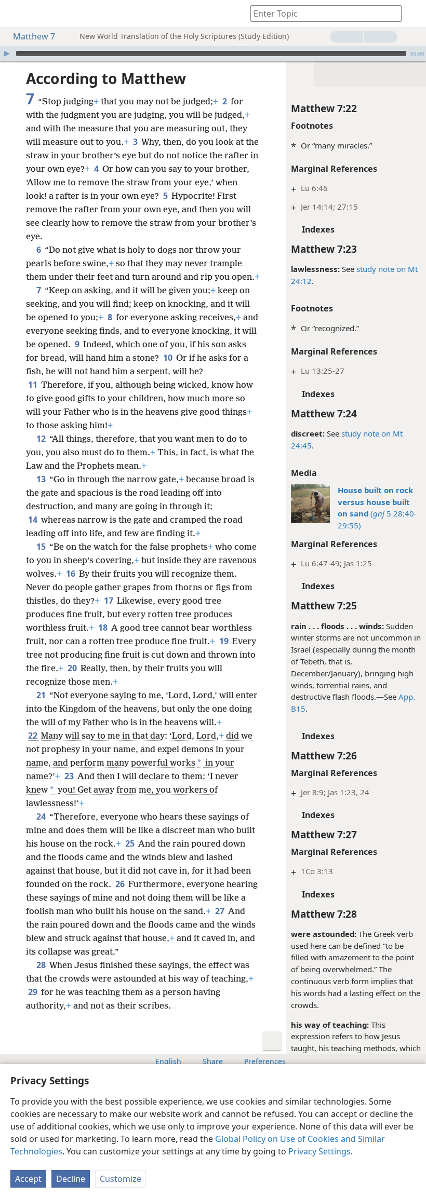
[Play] (7, 53)
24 (41, 816)
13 (41, 479)
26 (120, 884)
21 (41, 695)
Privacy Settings (319, 1151)
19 (224, 641)
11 (33, 384)
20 (73, 668)
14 (33, 519)
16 (71, 573)
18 (103, 627)
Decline (70, 1179)
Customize (120, 1179)
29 (33, 992)
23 (69, 776)
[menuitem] (15, 13)
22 (33, 735)
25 (130, 843)
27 (220, 911)
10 (168, 357)
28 (41, 965)
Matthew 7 (34, 36)
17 (109, 600)
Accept (28, 1179)
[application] (213, 53)
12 (41, 438)
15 (41, 546)
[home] (15, 13)
